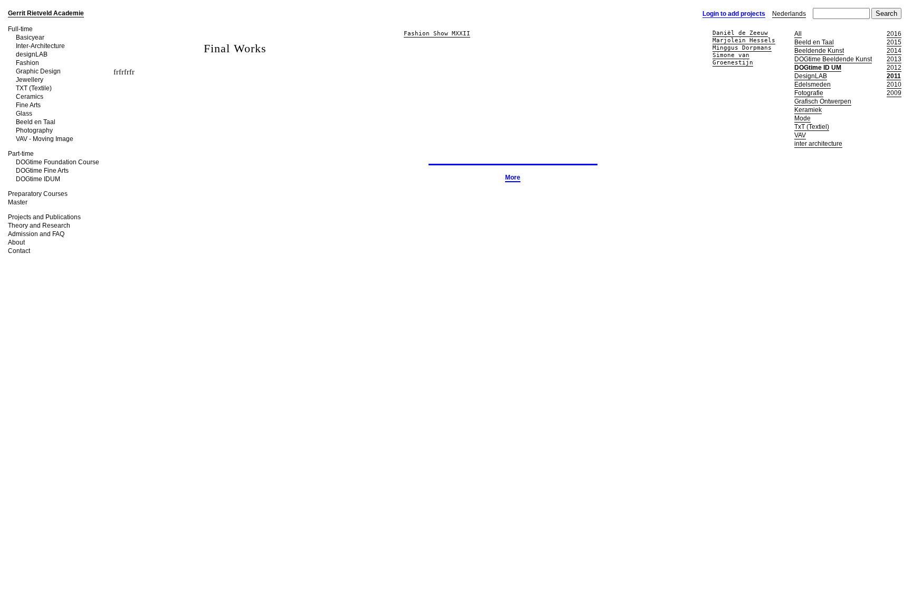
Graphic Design (38, 71)
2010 (894, 84)
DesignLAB (810, 76)
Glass (24, 113)
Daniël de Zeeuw (740, 33)
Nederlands (789, 13)
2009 (894, 93)
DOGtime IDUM (38, 179)
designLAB (32, 54)
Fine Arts (28, 105)
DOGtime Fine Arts (42, 170)
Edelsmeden (812, 84)
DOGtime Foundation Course (57, 162)
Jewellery (29, 79)
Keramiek (808, 110)
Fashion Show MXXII (437, 33)
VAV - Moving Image (44, 139)
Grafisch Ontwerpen (822, 101)
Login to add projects (733, 13)
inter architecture (818, 143)
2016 (894, 34)
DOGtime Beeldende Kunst (833, 59)
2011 (894, 76)
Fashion (27, 63)
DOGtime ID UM (817, 67)
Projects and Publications (44, 217)
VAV (800, 135)
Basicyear (30, 37)
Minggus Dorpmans (742, 47)
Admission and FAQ (36, 234)
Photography (34, 130)
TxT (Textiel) (811, 126)
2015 (894, 42)
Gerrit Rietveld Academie (46, 13)
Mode (802, 118)
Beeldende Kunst (819, 50)
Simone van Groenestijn (732, 59)
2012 (894, 67)
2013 (894, 59)
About (16, 242)
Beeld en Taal (35, 122)
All (798, 34)
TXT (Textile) (34, 88)
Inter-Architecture (40, 46)
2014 (894, 50)
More (512, 177)
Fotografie (808, 93)
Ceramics (29, 96)
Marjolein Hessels (743, 40)
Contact (19, 251)
